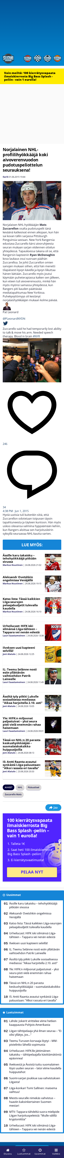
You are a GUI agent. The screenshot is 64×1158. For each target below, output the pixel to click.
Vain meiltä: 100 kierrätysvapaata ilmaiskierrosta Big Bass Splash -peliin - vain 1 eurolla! (29, 76)
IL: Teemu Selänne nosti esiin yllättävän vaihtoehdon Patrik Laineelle (20, 674)
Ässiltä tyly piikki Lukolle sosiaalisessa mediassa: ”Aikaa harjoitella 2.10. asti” (22, 699)
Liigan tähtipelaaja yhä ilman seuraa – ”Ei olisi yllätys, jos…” (35, 1033)
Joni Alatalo (9, 654)
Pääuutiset (33, 787)
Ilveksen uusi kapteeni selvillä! (19, 649)
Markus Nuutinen (13, 564)
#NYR (36, 336)
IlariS (5, 176)
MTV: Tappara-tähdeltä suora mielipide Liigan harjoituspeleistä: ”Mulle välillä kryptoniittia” (34, 1115)
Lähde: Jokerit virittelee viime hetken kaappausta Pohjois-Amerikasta (32, 1023)
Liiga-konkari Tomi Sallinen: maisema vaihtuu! (33, 1090)
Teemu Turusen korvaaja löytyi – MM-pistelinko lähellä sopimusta (33, 1042)
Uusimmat (13, 895)
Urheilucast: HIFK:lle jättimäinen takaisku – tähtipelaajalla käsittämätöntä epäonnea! (35, 1054)
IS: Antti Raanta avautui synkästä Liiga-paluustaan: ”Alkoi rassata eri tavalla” (22, 765)
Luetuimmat (15, 1012)
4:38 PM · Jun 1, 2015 (16, 511)
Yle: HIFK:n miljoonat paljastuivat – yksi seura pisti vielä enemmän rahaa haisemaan (22, 723)
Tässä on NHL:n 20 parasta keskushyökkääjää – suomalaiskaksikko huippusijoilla (21, 745)
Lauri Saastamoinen (14, 635)
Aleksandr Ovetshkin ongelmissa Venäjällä (18, 578)
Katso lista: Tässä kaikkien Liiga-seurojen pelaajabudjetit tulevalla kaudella (21, 603)
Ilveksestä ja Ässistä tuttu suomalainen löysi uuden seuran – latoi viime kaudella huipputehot (35, 1068)
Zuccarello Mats (13, 794)
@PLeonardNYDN (14, 319)
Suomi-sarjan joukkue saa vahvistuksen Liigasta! (34, 1080)
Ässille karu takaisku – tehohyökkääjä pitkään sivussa (19, 558)
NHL (20, 787)
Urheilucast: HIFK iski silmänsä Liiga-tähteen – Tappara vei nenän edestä (21, 629)
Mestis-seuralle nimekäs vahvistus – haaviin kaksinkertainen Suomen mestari (32, 1101)
